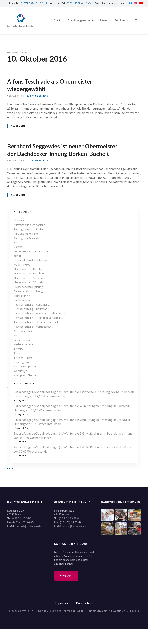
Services (120, 20)
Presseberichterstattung (28, 287)
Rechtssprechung (24, 331)
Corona (18, 247)
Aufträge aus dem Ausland (29, 224)
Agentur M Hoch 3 (126, 611)
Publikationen (22, 300)
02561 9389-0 (75, 3)
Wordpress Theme (25, 375)
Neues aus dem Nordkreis (29, 269)
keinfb (17, 255)
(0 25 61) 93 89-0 (69, 518)
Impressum (62, 603)
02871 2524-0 (29, 3)
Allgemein (18, 125)
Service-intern (22, 340)
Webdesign (20, 371)
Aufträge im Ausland (26, 233)
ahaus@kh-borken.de (74, 526)
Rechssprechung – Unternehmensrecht (37, 322)
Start (57, 20)
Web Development (25, 366)
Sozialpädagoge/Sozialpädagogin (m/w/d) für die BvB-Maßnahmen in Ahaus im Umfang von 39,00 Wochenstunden (72, 449)
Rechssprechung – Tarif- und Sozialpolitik (38, 317)
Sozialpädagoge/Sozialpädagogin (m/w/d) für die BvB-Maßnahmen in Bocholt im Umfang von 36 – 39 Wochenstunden (73, 435)
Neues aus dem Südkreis (28, 278)
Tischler (18, 353)
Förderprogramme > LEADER (31, 251)
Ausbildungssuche (79, 20)
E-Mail (43, 3)
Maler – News (22, 264)
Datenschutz (84, 603)
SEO (16, 335)
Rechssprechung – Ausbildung (31, 304)
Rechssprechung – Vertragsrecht (33, 326)
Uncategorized (22, 362)
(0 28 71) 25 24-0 (21, 518)
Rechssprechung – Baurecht (30, 309)
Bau (16, 242)
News (103, 20)
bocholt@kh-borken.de (28, 526)
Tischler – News (23, 357)
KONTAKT (66, 575)
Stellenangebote (23, 344)
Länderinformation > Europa (30, 260)
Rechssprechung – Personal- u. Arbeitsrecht (39, 313)
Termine (19, 349)
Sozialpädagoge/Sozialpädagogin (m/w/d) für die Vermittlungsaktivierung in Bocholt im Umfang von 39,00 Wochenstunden (72, 408)
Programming (22, 295)
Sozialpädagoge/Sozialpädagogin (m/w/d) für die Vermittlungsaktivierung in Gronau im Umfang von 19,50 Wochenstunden (72, 422)
